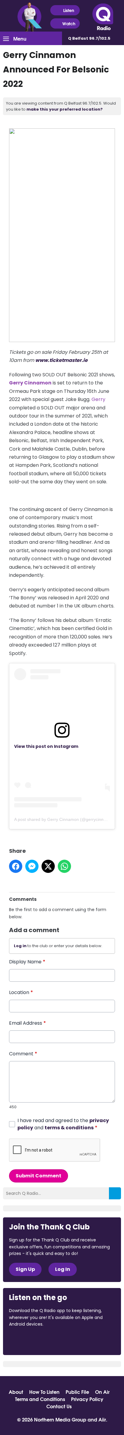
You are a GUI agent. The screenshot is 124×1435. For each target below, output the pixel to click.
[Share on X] (48, 866)
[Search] (115, 1193)
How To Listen (44, 1391)
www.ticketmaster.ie (61, 360)
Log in (20, 946)
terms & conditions (69, 1127)
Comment (23, 1053)
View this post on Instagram (46, 746)
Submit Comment (38, 1175)
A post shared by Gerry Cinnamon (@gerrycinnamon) (65, 819)
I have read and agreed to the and (63, 1124)
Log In (62, 1269)
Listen (68, 10)
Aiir (102, 1419)
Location (21, 992)
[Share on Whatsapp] (64, 866)
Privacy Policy (87, 1399)
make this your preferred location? (64, 109)
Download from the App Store (32, 1341)
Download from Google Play (83, 1341)
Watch (68, 23)
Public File (77, 1391)
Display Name (27, 961)
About (16, 1391)
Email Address (27, 1023)
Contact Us (59, 1406)
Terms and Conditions (40, 1399)
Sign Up (25, 1269)
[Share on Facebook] (15, 866)
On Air (102, 1391)
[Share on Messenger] (32, 866)
